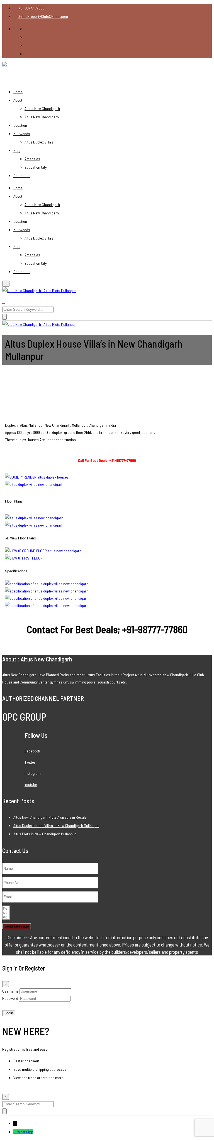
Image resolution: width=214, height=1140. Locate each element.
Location (20, 125)
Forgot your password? (20, 1005)
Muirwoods (21, 133)
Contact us (21, 175)
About (17, 100)
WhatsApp (25, 1131)
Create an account (16, 1089)
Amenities (32, 158)
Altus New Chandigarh (42, 116)
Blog (16, 150)
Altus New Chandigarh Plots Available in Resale (50, 817)
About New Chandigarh (42, 108)
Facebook (32, 751)
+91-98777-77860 (31, 8)
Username (10, 991)
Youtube (31, 784)
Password (10, 998)
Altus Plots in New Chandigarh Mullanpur (44, 833)
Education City (36, 167)
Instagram (33, 773)
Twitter (30, 762)
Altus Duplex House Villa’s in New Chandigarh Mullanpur (56, 825)
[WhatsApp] (15, 1131)
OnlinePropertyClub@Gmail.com (43, 16)
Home (18, 91)
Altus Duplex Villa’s (39, 142)
